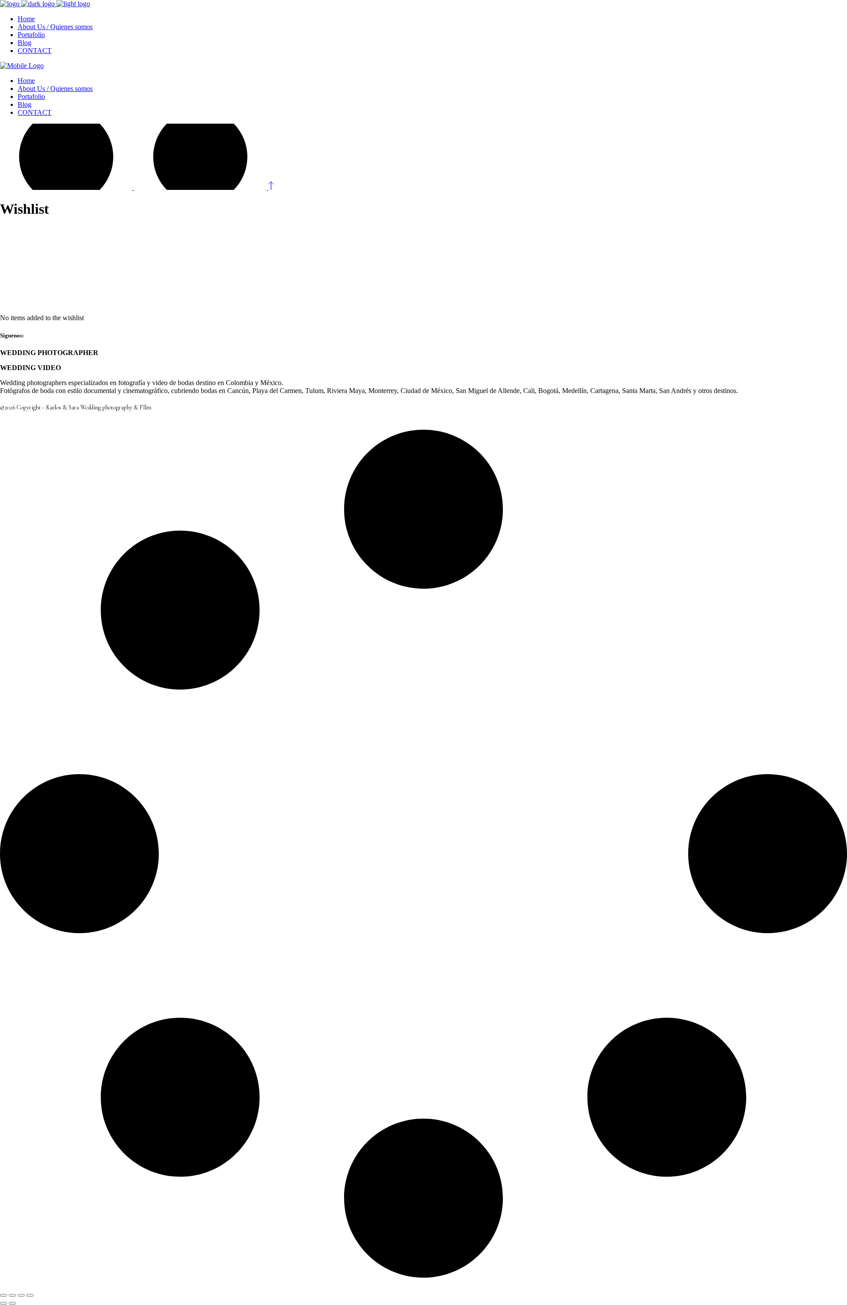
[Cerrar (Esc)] (30, 1295)
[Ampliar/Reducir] (3, 1295)
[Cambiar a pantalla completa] (12, 1295)
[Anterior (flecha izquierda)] (3, 1303)
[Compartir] (21, 1295)
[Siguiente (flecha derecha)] (12, 1303)
